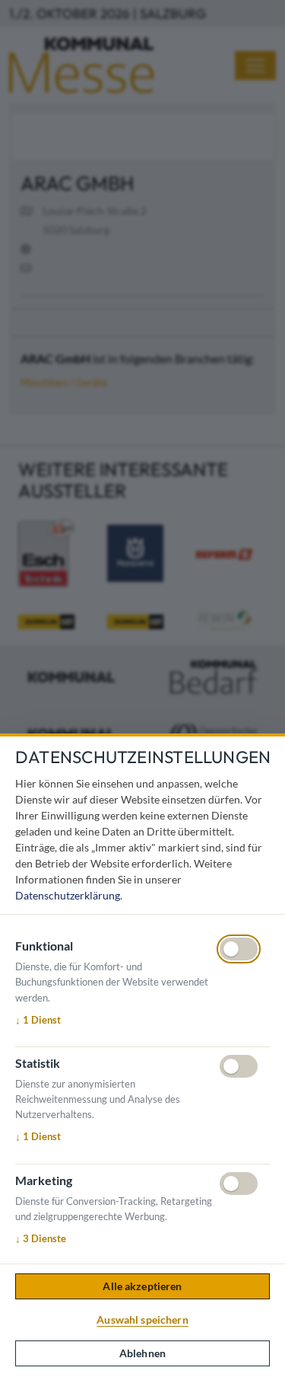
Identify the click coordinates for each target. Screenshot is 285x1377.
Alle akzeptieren (142, 1286)
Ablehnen (142, 1353)
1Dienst (38, 1020)
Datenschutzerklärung (67, 895)
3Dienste (40, 1238)
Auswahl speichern (142, 1319)
